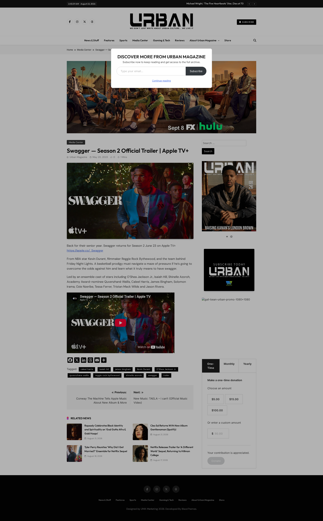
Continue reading (161, 80)
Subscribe (196, 71)
